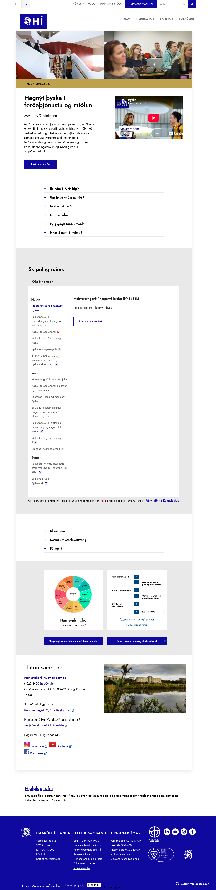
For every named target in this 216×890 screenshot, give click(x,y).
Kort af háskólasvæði (48, 859)
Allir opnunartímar (121, 854)
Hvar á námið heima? (63, 233)
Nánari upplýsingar (75, 885)
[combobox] (171, 3)
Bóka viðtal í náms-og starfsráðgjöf (137, 641)
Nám (127, 19)
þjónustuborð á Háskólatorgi (48, 725)
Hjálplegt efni (39, 788)
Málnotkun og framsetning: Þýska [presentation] (47, 340)
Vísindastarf (145, 19)
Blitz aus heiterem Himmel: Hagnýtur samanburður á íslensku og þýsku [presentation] (47, 411)
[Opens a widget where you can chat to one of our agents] (192, 884)
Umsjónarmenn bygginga (125, 859)
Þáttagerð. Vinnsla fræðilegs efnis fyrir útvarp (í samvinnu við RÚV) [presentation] (50, 468)
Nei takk (93, 885)
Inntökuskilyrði (58, 206)
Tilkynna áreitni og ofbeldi (88, 859)
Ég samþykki (112, 887)
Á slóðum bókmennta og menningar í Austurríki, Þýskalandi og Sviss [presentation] (45, 360)
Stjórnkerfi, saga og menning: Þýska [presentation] (48, 399)
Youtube (62, 746)
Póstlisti (40, 854)
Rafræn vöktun (82, 854)
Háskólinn (187, 19)
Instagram (37, 746)
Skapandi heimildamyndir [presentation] (48, 449)
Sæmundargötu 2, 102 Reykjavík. (47, 710)
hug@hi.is (46, 683)
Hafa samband (82, 845)
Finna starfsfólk (110, 4)
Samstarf (167, 19)
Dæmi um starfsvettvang (65, 540)
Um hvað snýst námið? (64, 198)
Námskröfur (56, 215)
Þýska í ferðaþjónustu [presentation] (45, 332)
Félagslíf (53, 549)
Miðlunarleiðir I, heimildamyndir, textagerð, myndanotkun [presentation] (47, 321)
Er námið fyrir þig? (61, 189)
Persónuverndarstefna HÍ (87, 849)
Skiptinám (54, 531)
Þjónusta (78, 4)
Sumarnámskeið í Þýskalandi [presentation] (41, 480)
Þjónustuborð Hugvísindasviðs (45, 677)
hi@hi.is (96, 845)
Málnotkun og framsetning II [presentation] (46, 440)
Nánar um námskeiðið (89, 321)
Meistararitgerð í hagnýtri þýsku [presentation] (47, 308)
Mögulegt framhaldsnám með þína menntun (73, 641)
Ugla (91, 4)
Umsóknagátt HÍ (141, 4)
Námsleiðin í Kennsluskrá (162, 500)
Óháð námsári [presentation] (43, 281)
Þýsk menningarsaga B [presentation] (46, 349)
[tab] (43, 282)
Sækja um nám (40, 164)
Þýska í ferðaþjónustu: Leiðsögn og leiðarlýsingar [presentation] (49, 388)
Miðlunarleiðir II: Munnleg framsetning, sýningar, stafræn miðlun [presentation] (48, 427)
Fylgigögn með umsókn (65, 224)
